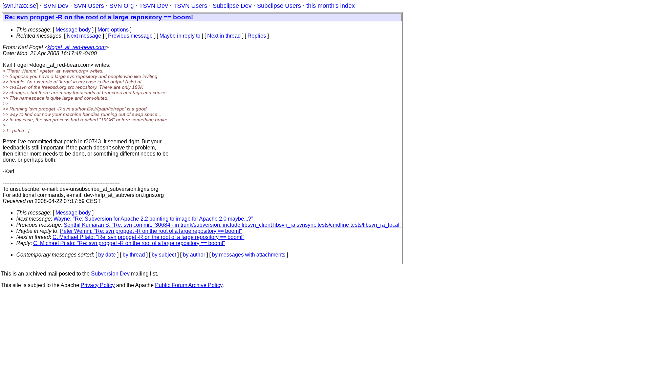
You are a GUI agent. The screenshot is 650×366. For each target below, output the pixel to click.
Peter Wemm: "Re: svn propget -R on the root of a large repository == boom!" (151, 231)
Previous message (130, 36)
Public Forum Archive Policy (188, 285)
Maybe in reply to (179, 36)
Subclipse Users (279, 5)
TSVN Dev (153, 5)
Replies (256, 36)
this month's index (330, 5)
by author (194, 255)
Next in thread (224, 36)
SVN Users (89, 5)
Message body (73, 30)
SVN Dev (55, 5)
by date (107, 255)
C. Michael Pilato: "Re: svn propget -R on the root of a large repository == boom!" (148, 237)
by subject (164, 255)
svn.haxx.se (20, 5)
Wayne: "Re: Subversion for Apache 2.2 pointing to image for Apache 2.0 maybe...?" (153, 219)
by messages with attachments (248, 255)
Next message (84, 36)
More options (113, 30)
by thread (134, 255)
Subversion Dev (110, 274)
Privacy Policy (98, 285)
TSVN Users (190, 5)
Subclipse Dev (232, 5)
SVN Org (121, 5)
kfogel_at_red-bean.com (76, 47)
